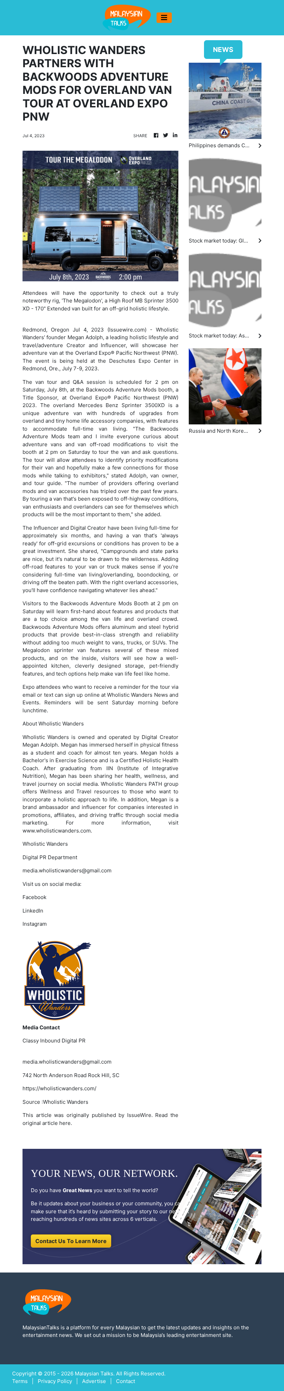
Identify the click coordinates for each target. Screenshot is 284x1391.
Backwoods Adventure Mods (96, 603)
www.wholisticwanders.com (57, 830)
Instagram (35, 924)
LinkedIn (33, 910)
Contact (125, 1381)
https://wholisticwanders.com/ (59, 1088)
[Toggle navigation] (164, 17)
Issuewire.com (127, 329)
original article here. (47, 1123)
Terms (20, 1381)
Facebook (34, 897)
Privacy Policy (55, 1381)
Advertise (94, 1381)
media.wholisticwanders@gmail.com (67, 1061)
